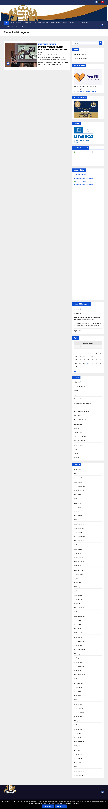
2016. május (77, 691)
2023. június (77, 499)
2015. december (79, 708)
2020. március (78, 628)
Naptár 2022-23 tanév (80, 58)
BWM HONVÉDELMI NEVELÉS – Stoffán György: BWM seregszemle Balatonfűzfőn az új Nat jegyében (53, 49)
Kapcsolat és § (11, 26)
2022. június (77, 545)
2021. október (78, 566)
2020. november (79, 612)
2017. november (79, 683)
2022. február (78, 549)
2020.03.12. (43, 52)
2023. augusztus (79, 490)
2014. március (78, 754)
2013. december (79, 767)
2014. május (77, 750)
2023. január (78, 520)
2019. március (78, 662)
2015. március (78, 725)
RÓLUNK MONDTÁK (80, 436)
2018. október (78, 670)
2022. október (78, 532)
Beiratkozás (15, 22)
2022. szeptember (79, 536)
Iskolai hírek (52, 44)
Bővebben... (60, 806)
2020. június (77, 620)
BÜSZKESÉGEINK (79, 382)
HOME (76, 407)
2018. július (77, 679)
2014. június (77, 746)
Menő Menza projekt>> (81, 174)
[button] (99, 24)
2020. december (79, 608)
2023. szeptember (79, 486)
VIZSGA (76, 457)
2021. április (77, 591)
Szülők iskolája (78, 445)
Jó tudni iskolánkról (80, 420)
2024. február (78, 478)
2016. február (78, 704)
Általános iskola (41, 22)
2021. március (78, 595)
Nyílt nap (77, 428)
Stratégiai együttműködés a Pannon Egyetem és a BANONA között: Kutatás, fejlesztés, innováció (87, 325)
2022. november (79, 528)
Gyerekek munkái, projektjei (82, 403)
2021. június (77, 582)
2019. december (79, 637)
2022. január (78, 553)
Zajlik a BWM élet (79, 331)
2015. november (79, 712)
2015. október (78, 716)
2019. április (77, 658)
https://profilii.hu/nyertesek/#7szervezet (86, 91)
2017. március (78, 687)
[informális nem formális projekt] (88, 240)
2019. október (78, 645)
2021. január (77, 603)
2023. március (78, 511)
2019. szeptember (79, 649)
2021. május (77, 587)
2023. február (78, 515)
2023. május (77, 503)
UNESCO (77, 453)
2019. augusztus (79, 654)
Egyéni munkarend (79, 395)
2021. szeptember (79, 570)
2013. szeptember (79, 775)
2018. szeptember (79, 675)
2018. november (79, 666)
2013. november (79, 771)
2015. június (77, 721)
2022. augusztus (79, 541)
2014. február (78, 758)
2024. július (77, 469)
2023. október (78, 482)
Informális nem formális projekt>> (84, 178)
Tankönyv (28, 22)
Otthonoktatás (78, 432)
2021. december (79, 557)
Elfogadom (48, 806)
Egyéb (76, 390)
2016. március (78, 700)
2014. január (77, 762)
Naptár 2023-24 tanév (81, 54)
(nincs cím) (77, 309)
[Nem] (106, 804)
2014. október (78, 737)
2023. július (77, 494)
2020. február (78, 633)
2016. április (77, 695)
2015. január (77, 733)
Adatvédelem (83, 22)
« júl (75, 371)
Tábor (23, 26)
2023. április (77, 507)
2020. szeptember (79, 616)
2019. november (79, 641)
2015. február (78, 729)
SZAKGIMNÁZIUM (79, 441)
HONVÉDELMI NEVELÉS (43, 44)
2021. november (79, 561)
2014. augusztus (79, 741)
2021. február (78, 599)
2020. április (77, 624)
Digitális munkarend (80, 386)
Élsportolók (77, 399)
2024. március (78, 474)
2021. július (77, 578)
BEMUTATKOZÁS (68, 22)
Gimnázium (55, 22)
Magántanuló (78, 424)
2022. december (79, 524)
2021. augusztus (79, 574)
